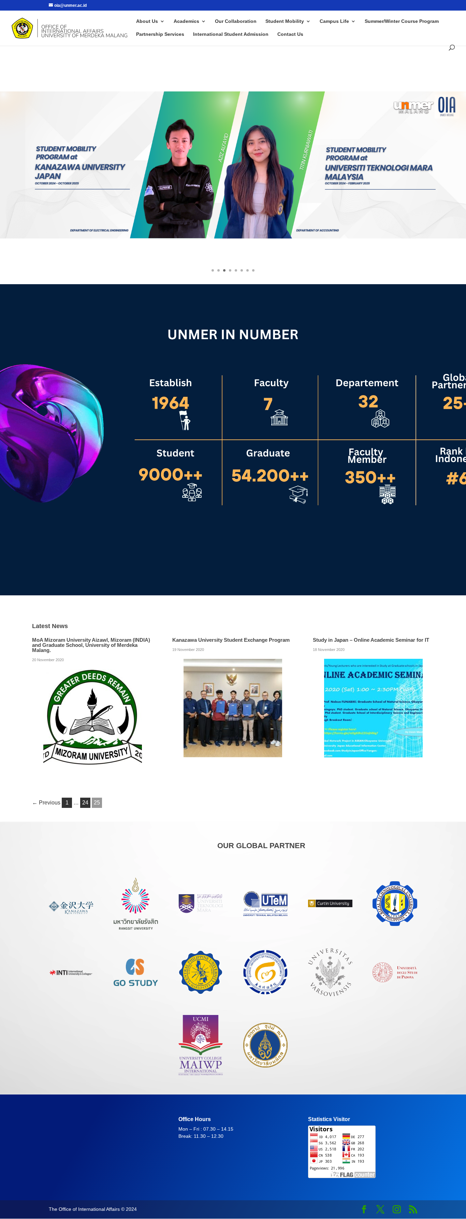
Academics (186, 21)
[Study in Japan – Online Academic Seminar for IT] (373, 753)
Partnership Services (160, 34)
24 (85, 803)
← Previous (46, 803)
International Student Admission (230, 34)
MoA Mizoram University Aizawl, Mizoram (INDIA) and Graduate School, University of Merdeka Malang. (91, 645)
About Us (147, 21)
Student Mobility (284, 21)
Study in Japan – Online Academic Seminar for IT (371, 640)
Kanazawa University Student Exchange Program (231, 640)
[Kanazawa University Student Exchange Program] (233, 753)
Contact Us (290, 34)
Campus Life (334, 21)
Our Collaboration (236, 21)
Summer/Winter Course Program (402, 21)
